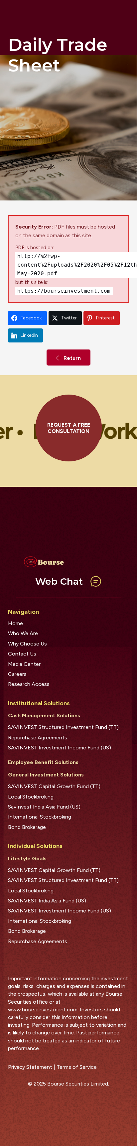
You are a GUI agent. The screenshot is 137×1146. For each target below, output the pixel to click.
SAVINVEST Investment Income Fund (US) (59, 747)
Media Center (24, 664)
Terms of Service (77, 1067)
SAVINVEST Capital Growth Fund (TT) (54, 786)
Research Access (29, 684)
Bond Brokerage (27, 827)
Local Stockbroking (31, 797)
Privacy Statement (30, 1067)
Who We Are (23, 633)
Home (15, 623)
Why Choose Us (27, 643)
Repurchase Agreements (37, 737)
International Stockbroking (39, 817)
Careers (17, 674)
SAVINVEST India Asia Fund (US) (47, 900)
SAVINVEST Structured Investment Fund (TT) (63, 727)
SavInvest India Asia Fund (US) (44, 807)
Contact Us (22, 654)
